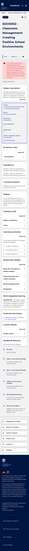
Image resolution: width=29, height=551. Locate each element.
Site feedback (9, 545)
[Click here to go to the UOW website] (5, 6)
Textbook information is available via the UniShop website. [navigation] (14, 318)
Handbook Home (3, 13)
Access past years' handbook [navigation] (13, 344)
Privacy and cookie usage (12, 529)
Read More (22, 99)
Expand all (21, 152)
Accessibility (8, 537)
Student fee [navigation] (8, 137)
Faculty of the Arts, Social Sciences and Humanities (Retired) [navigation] (14, 107)
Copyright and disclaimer (11, 521)
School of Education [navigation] (10, 114)
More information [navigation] (10, 140)
